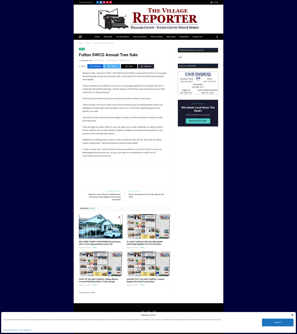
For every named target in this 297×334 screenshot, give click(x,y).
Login (180, 57)
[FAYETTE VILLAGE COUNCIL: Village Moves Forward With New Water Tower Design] (101, 264)
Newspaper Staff (86, 60)
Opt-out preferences (10, 330)
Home (97, 37)
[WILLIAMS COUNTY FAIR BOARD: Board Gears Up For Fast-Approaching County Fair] (101, 226)
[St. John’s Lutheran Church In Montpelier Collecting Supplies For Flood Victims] (148, 226)
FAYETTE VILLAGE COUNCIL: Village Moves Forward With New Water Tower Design (98, 280)
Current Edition (122, 37)
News (82, 49)
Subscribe (108, 37)
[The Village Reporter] (148, 19)
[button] (292, 315)
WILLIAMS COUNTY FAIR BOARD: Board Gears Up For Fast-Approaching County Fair (100, 243)
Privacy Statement (25, 330)
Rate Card (171, 37)
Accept (277, 322)
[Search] (217, 36)
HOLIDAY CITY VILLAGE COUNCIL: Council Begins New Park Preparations (145, 280)
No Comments (113, 60)
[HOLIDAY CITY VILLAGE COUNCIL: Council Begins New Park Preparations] (148, 264)
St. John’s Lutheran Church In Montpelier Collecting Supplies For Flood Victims (145, 243)
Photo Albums (157, 37)
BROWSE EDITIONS (198, 121)
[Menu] (80, 36)
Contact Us (197, 37)
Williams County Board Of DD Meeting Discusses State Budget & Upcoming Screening (105, 197)
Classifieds (184, 37)
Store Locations (140, 37)
